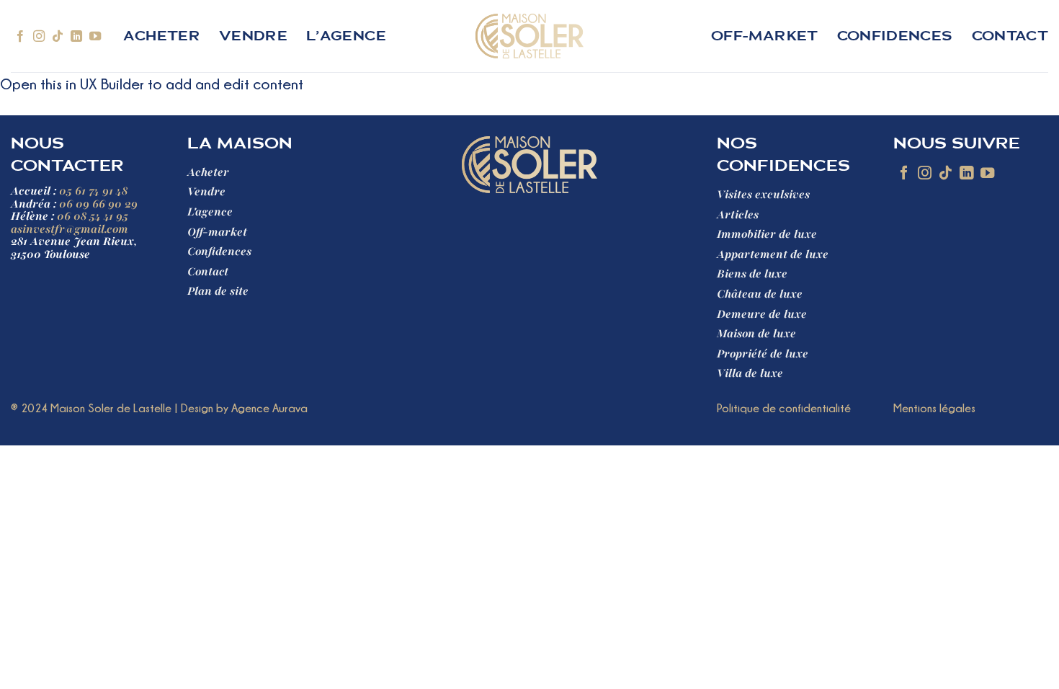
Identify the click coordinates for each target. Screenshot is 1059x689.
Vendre (253, 36)
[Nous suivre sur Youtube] (95, 36)
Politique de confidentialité (784, 408)
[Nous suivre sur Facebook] (20, 36)
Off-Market (764, 36)
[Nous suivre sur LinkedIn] (76, 36)
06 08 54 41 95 (92, 216)
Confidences (895, 36)
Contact (1010, 36)
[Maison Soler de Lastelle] (529, 36)
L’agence (346, 36)
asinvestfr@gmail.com (69, 229)
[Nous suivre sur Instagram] (39, 36)
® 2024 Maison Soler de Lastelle (91, 408)
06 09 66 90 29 (98, 204)
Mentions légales (934, 408)
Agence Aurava (269, 408)
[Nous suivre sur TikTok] (57, 36)
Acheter (161, 36)
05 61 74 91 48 (93, 191)
